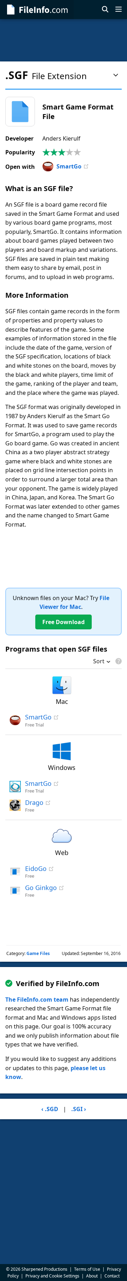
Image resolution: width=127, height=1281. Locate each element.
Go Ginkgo (41, 887)
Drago (34, 802)
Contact (112, 1276)
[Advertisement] (63, 40)
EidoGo (36, 868)
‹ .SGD (49, 1109)
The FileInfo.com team (36, 999)
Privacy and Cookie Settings (52, 1276)
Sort (98, 662)
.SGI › (78, 1109)
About (92, 1276)
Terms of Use (87, 1269)
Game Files (38, 953)
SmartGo (68, 166)
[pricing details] (118, 661)
